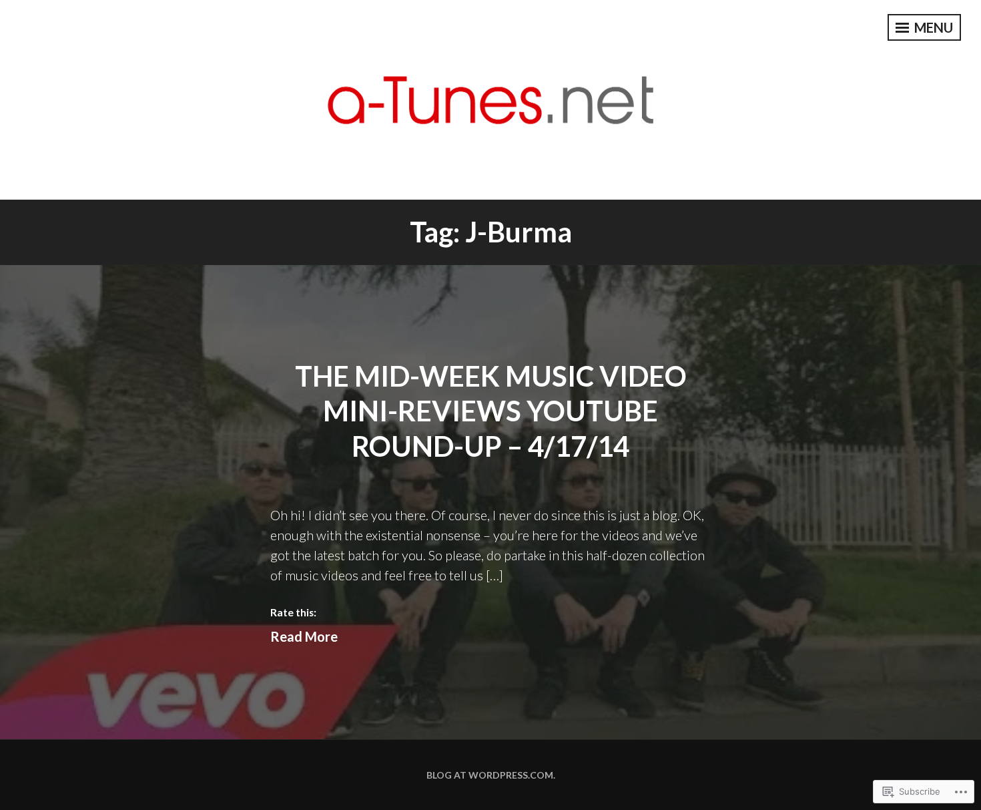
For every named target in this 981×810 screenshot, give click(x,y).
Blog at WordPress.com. (490, 775)
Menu (932, 27)
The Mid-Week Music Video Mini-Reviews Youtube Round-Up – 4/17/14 (491, 411)
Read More (304, 636)
